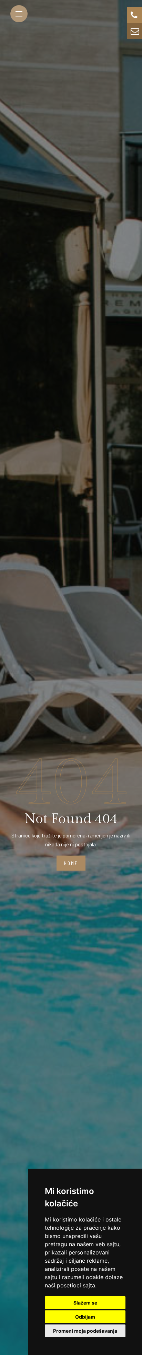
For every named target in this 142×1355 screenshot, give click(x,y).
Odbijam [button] (85, 1317)
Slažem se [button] (85, 1303)
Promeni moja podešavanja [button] (85, 1331)
